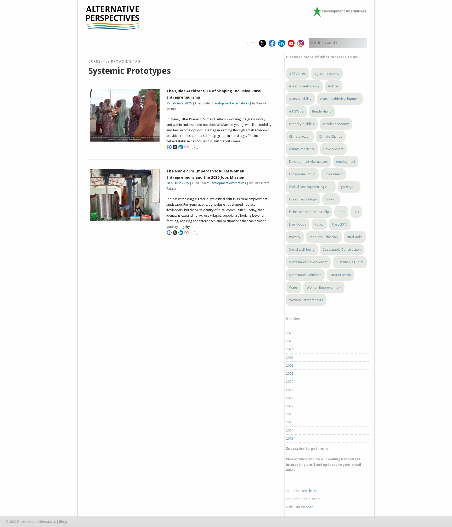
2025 (289, 341)
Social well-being (302, 249)
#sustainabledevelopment (340, 99)
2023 (289, 357)
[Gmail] (186, 147)
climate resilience (302, 149)
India (341, 212)
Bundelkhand (322, 111)
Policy (319, 224)
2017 (289, 406)
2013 (289, 438)
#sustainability (300, 99)
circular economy (336, 124)
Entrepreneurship (302, 174)
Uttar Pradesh (340, 275)
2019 (289, 390)
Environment (333, 174)
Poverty (295, 237)
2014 (289, 430)
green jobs (349, 187)
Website (307, 507)
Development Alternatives (230, 103)
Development (333, 149)
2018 (289, 398)
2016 (289, 414)
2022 (289, 365)
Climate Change (330, 136)
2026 (289, 333)
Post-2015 (339, 224)
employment (345, 162)
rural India (355, 237)
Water (293, 287)
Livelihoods (297, 224)
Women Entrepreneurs (306, 300)
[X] (175, 147)
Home (251, 43)
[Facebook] (169, 147)
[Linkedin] (180, 147)
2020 (289, 382)
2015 (289, 422)
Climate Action (299, 136)
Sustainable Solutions (305, 275)
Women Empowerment (324, 287)
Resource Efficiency (323, 237)
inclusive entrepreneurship (309, 212)
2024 (289, 349)
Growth (331, 199)
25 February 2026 (179, 103)
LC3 (356, 212)
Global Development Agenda (310, 187)
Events (315, 499)
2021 (289, 373)
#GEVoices (297, 74)
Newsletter (309, 491)
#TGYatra (296, 111)
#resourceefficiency (304, 86)
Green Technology (303, 199)
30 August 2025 (177, 183)
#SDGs (333, 86)
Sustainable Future (350, 262)
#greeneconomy (327, 74)
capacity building (302, 124)
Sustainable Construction (342, 249)
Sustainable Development (308, 262)
